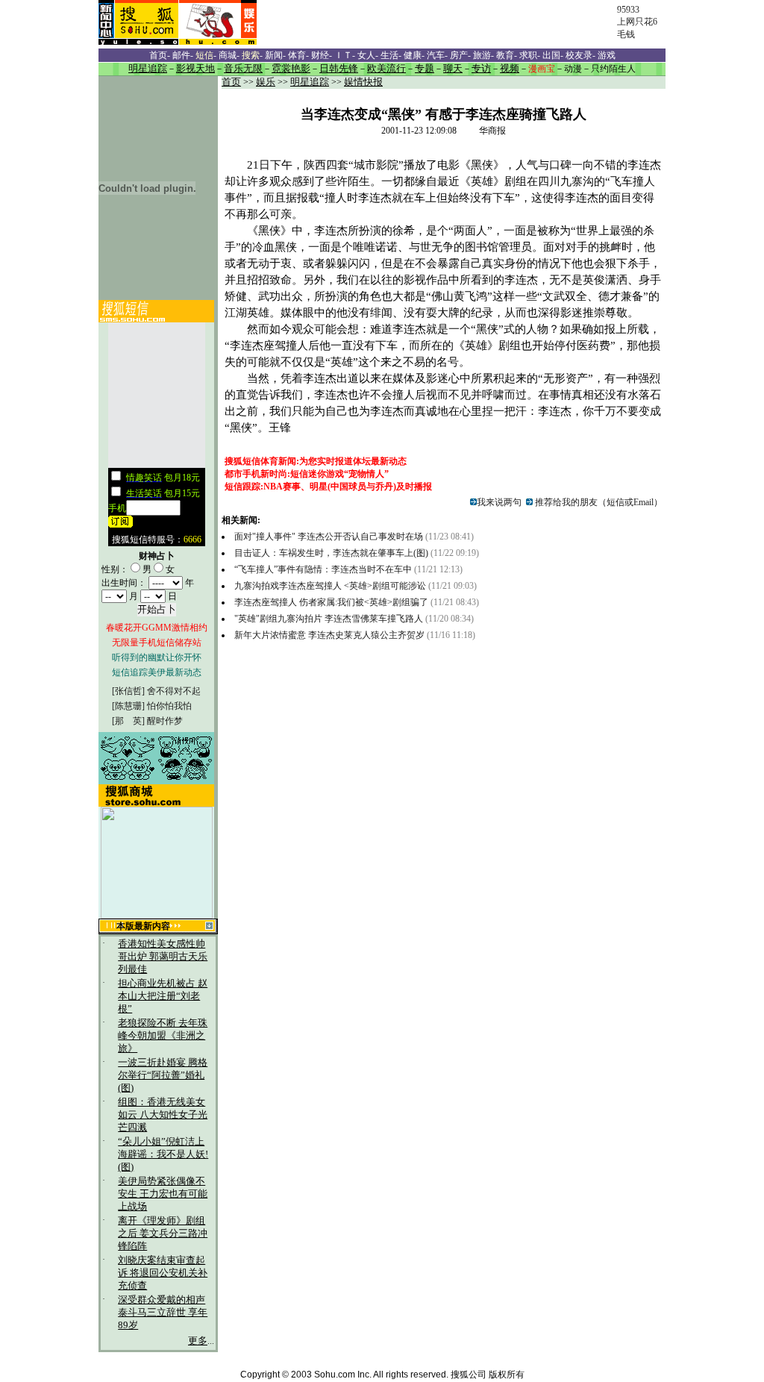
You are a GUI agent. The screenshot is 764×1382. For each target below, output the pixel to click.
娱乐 (265, 82)
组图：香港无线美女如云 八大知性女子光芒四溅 (162, 1115)
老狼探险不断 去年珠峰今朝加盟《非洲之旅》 (162, 1036)
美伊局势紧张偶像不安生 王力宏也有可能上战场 (162, 1194)
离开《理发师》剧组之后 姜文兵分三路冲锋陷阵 (162, 1233)
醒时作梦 (165, 721)
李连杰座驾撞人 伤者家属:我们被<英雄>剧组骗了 (331, 602)
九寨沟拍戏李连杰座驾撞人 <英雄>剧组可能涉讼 (330, 586)
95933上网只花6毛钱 (637, 22)
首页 (231, 82)
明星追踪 (309, 82)
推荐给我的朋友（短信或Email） (598, 502)
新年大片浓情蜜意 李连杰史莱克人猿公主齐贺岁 (329, 635)
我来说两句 (499, 502)
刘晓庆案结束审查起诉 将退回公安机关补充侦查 (162, 1273)
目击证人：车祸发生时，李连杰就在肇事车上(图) (331, 553)
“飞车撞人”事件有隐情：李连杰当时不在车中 (324, 569)
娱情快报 (363, 82)
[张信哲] (128, 691)
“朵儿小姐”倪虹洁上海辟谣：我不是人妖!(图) (163, 1154)
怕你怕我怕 (169, 706)
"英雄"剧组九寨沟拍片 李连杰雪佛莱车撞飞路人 (328, 618)
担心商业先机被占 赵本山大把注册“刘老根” (162, 996)
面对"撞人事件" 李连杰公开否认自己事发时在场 (329, 536)
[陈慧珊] (128, 706)
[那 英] (128, 721)
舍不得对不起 (174, 691)
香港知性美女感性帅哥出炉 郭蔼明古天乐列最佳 (162, 957)
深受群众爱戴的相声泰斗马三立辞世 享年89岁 (162, 1313)
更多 (197, 1341)
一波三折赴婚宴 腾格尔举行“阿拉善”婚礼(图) (162, 1075)
